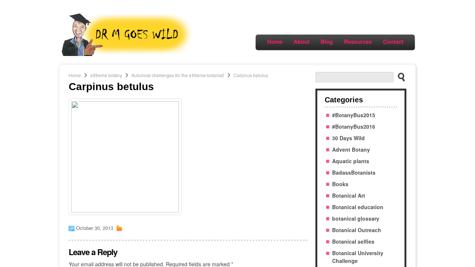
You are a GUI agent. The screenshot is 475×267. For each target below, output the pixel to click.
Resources (358, 41)
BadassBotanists (354, 172)
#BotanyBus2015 (353, 115)
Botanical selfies (353, 241)
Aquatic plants (350, 161)
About (301, 41)
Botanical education (357, 207)
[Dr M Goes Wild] (126, 53)
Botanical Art (348, 195)
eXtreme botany (106, 75)
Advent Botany (351, 149)
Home (274, 41)
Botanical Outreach (356, 230)
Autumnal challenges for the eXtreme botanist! (177, 75)
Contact (393, 41)
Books (340, 184)
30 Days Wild (348, 138)
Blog (327, 41)
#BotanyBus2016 (353, 126)
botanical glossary (355, 218)
